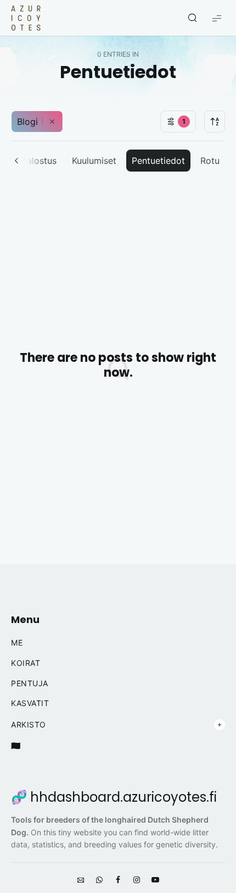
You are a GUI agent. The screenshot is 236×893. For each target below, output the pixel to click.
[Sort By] (214, 122)
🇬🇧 (16, 745)
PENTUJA (29, 683)
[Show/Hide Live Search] (192, 18)
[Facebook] (118, 880)
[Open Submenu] (219, 724)
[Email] (81, 880)
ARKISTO (28, 724)
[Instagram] (137, 880)
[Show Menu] (217, 18)
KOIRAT (25, 663)
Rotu (210, 160)
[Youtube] (155, 880)
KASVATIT (30, 703)
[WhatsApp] (99, 880)
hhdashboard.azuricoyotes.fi (123, 797)
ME (17, 642)
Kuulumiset (94, 160)
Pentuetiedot (158, 160)
